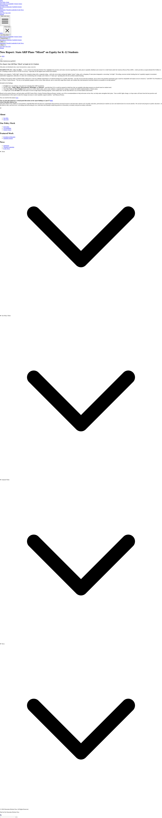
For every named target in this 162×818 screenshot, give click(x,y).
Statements (3, 10)
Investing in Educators (6, 7)
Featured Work (4, 5)
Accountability (10, 3)
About (1, 11)
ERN (3, 56)
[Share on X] (0, 59)
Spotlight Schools (17, 7)
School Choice (18, 3)
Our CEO (8, 13)
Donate (2, 14)
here (17, 97)
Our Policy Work (4, 2)
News (1, 8)
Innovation (3, 3)
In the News (20, 10)
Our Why (2, 13)
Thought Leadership (11, 10)
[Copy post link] (1, 59)
